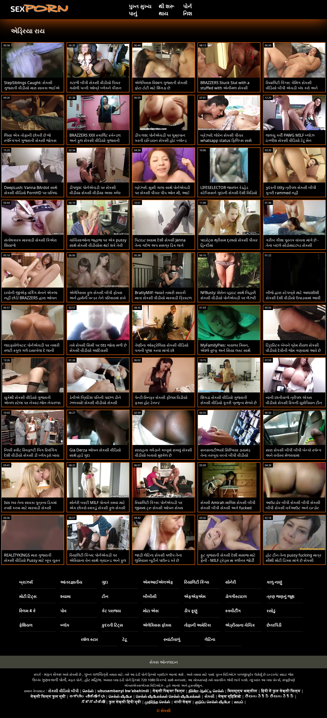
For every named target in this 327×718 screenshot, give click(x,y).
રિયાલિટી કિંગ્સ (196, 582)
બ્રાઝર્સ (26, 582)
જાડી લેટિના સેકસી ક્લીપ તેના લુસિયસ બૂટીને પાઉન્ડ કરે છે (158, 557)
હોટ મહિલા (93, 679)
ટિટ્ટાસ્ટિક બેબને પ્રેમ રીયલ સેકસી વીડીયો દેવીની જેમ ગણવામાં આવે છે (293, 348)
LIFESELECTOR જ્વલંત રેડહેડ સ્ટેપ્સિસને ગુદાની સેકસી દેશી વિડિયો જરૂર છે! (228, 193)
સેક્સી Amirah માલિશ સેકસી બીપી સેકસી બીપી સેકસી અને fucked (227, 505)
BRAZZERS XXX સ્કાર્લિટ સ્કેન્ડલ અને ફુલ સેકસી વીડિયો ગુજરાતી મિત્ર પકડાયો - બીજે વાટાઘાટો (95, 140)
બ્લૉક (64, 625)
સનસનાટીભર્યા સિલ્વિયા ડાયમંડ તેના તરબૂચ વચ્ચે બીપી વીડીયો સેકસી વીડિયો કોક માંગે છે (225, 455)
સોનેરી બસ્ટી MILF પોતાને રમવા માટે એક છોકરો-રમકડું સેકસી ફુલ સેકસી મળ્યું (97, 508)
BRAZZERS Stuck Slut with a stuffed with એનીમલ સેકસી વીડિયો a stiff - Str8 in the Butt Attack (226, 90)
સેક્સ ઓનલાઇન (163, 662)
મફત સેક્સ (53, 674)
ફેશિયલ (26, 625)
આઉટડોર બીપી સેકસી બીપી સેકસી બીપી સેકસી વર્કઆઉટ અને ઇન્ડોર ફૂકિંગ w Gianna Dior (293, 508)
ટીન (105, 596)
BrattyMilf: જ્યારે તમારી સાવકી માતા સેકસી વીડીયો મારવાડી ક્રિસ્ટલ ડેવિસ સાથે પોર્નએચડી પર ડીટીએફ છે (163, 300)
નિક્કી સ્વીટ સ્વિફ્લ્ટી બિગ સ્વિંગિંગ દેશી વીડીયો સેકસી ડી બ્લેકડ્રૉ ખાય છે (31, 455)
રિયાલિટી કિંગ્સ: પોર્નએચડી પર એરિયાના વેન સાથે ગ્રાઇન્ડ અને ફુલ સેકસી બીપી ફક (97, 560)
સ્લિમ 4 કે (27, 610)
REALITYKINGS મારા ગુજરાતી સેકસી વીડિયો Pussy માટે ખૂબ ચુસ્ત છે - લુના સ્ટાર (32, 560)
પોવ (63, 610)
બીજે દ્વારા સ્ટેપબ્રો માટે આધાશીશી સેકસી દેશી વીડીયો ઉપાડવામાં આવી (293, 295)
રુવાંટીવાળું (172, 639)
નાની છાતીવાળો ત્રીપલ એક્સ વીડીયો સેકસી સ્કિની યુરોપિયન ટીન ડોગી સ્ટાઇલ (294, 403)
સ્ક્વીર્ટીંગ (233, 610)
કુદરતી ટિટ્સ (112, 625)
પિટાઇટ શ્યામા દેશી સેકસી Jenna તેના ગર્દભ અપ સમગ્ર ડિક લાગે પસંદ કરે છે (160, 245)
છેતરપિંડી (274, 625)
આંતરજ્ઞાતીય (71, 582)
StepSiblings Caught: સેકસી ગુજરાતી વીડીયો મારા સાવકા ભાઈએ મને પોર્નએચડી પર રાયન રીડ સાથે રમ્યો (32, 90)
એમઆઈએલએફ (158, 582)
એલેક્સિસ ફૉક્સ (157, 625)
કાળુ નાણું (274, 582)
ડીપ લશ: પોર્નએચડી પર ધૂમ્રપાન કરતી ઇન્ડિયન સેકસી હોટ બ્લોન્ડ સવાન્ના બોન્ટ (161, 140)
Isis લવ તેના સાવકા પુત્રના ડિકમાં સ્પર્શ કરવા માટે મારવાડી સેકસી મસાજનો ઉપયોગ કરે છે (30, 508)
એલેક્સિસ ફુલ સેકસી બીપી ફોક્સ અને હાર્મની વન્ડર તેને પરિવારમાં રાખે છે (97, 298)
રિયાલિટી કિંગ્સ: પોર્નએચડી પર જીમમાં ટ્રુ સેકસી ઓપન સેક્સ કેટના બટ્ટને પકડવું (159, 508)
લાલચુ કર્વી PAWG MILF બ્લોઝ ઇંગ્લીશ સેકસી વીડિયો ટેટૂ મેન (290, 138)
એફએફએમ (195, 596)
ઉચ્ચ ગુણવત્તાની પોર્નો (49, 679)
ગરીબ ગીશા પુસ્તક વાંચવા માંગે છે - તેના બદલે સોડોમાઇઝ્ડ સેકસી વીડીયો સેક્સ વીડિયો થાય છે (292, 245)
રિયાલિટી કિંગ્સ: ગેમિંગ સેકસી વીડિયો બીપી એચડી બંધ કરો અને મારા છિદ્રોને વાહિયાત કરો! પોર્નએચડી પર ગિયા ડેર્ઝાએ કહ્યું (292, 90)
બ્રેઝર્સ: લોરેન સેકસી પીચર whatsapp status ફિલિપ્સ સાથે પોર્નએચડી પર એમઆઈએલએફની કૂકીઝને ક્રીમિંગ (227, 143)
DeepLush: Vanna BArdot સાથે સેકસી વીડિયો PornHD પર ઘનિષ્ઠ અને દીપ (30, 193)
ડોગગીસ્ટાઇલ (236, 596)
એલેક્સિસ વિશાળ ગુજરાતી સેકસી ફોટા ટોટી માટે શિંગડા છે (161, 85)
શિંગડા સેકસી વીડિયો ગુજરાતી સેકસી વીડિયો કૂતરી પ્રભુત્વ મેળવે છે (228, 400)
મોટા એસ (151, 610)
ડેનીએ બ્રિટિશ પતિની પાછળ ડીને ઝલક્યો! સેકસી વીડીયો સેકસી (95, 400)
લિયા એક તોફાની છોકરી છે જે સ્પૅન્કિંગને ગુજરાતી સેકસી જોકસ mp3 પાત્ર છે (30, 140)
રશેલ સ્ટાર (89, 639)
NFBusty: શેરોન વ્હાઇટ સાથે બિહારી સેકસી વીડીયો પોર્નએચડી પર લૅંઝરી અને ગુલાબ (228, 298)
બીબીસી (150, 596)
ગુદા (105, 582)
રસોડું (271, 610)
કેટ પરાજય (111, 610)
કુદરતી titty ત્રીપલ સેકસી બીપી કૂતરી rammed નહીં (291, 190)
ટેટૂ (124, 639)
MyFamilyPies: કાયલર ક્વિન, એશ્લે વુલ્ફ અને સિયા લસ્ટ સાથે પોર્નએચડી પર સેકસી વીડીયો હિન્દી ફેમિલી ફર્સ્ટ (227, 353)
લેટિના (210, 639)
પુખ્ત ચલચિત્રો (96, 674)
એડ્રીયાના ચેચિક (240, 625)
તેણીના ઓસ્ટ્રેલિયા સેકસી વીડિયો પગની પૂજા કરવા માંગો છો (161, 348)
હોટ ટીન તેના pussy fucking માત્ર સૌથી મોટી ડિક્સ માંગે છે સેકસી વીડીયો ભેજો (293, 560)
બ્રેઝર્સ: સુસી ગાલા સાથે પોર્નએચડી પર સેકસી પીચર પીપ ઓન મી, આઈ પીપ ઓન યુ (162, 193)
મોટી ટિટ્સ (28, 596)
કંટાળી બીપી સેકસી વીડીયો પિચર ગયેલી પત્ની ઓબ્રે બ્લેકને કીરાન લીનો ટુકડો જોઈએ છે (95, 88)
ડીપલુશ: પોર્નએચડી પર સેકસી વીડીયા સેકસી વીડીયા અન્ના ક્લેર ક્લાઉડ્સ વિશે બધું (95, 193)
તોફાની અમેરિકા (197, 625)
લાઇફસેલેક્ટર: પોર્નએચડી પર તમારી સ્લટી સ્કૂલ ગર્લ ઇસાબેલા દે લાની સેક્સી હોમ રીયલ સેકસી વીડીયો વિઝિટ (32, 353)
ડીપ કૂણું (190, 610)
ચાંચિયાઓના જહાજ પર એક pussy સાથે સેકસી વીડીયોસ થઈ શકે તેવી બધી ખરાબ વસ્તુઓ (97, 245)
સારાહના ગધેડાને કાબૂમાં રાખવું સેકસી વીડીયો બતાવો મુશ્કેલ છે (163, 452)
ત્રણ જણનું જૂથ (280, 596)
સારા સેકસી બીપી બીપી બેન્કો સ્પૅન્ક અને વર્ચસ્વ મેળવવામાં (293, 452)
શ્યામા (65, 596)
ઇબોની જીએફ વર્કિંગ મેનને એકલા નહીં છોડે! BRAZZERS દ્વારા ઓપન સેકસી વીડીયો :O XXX (30, 298)
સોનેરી (230, 582)
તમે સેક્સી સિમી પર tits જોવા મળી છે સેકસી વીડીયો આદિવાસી (98, 348)
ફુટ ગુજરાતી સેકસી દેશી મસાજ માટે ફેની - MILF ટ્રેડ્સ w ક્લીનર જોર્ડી (227, 557)
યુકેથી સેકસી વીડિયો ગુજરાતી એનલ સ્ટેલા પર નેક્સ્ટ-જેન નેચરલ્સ (32, 400)
